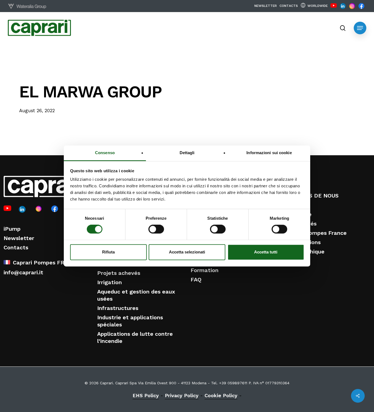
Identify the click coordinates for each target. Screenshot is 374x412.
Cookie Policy (221, 395)
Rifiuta (108, 252)
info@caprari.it (23, 272)
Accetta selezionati (187, 252)
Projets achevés (118, 273)
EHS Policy (146, 395)
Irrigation (109, 282)
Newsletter (19, 238)
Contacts (16, 247)
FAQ (196, 279)
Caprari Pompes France (315, 233)
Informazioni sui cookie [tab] (269, 152)
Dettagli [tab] (187, 152)
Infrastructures (117, 308)
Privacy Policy (181, 395)
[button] (360, 28)
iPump (12, 228)
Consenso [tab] (105, 152)
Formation (204, 270)
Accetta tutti (265, 252)
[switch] (156, 229)
